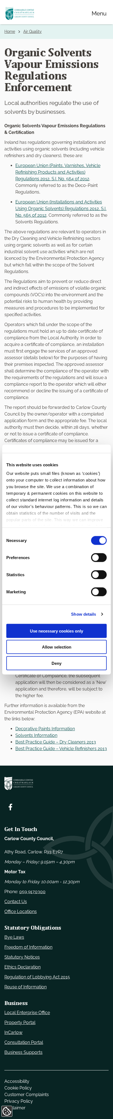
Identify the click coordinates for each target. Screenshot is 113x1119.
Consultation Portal (23, 1042)
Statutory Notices (22, 957)
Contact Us (15, 901)
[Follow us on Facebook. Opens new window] (10, 807)
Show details (83, 614)
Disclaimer (15, 1107)
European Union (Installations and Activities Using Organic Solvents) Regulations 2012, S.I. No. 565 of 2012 (60, 208)
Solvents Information (36, 735)
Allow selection (56, 647)
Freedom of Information (28, 947)
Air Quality (32, 31)
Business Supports (23, 1052)
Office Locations (20, 911)
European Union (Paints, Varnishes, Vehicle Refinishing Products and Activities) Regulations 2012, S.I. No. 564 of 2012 (57, 172)
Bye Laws (14, 937)
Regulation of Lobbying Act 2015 (37, 977)
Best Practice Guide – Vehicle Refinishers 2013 (61, 748)
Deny (56, 663)
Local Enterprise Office (27, 1012)
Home (9, 31)
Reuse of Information (25, 987)
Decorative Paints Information (45, 728)
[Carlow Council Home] (56, 783)
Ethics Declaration (22, 967)
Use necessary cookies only (56, 630)
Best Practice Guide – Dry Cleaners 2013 (55, 742)
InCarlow (13, 1032)
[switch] (99, 557)
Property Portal (19, 1022)
